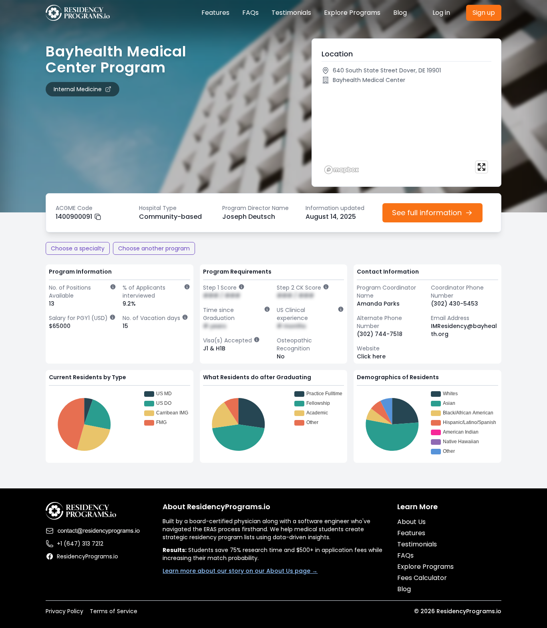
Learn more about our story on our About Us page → (240, 571)
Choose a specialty (78, 248)
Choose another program (154, 248)
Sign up (484, 12)
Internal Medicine (78, 89)
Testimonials (291, 12)
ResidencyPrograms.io (87, 556)
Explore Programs (352, 12)
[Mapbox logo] (341, 169)
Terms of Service (113, 611)
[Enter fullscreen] (481, 167)
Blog (400, 12)
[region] (406, 132)
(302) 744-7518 (379, 334)
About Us (411, 521)
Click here (371, 356)
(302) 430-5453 (454, 304)
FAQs (250, 12)
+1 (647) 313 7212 (80, 544)
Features (215, 12)
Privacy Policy (64, 611)
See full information (427, 213)
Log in (441, 12)
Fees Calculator (422, 577)
